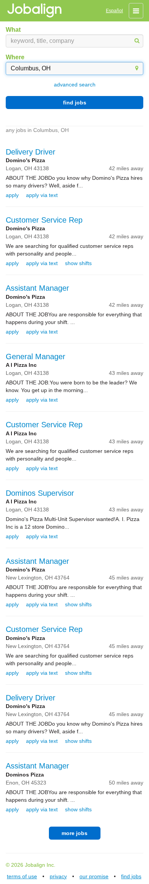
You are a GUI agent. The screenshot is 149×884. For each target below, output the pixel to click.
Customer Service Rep (44, 220)
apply (12, 195)
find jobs (74, 102)
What (13, 29)
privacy (58, 876)
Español (114, 10)
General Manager (35, 356)
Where (15, 57)
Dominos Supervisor (40, 493)
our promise (94, 876)
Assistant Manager (37, 288)
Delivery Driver (30, 152)
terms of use (22, 876)
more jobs (74, 833)
